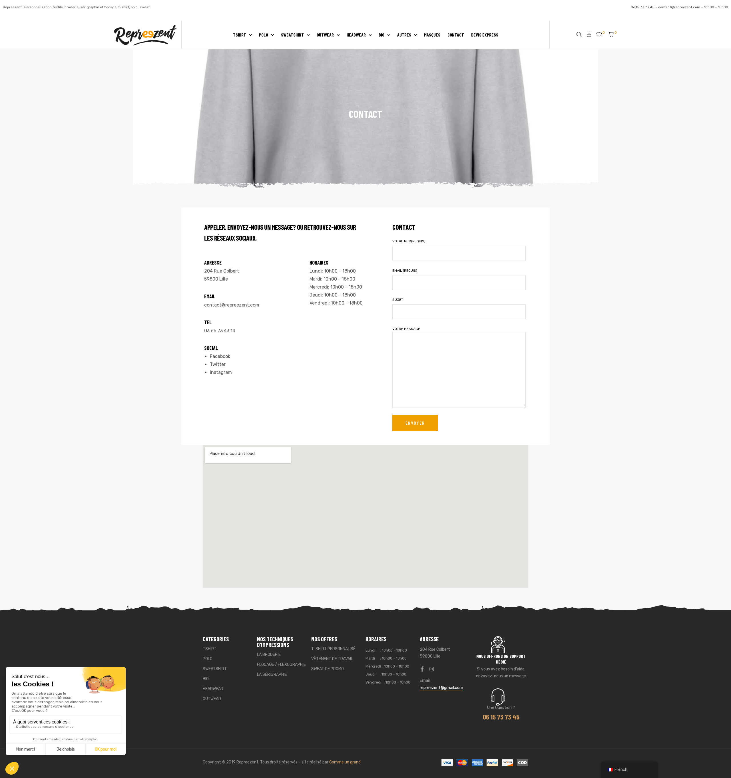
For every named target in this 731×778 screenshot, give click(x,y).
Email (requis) (404, 271)
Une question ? (501, 707)
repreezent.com (242, 305)
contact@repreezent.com (679, 7)
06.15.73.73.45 (642, 7)
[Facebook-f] (422, 669)
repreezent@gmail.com (441, 687)
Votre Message (406, 329)
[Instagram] (431, 669)
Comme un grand (345, 762)
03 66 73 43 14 (219, 330)
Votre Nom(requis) (408, 241)
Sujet (397, 300)
